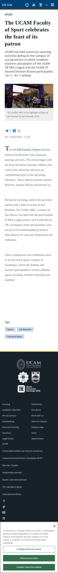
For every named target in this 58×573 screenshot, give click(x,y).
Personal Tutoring (10, 427)
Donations (36, 409)
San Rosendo (25, 329)
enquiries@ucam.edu (12, 472)
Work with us (37, 415)
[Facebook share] (7, 130)
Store (33, 433)
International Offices (11, 494)
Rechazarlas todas (29, 558)
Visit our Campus (39, 421)
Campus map (37, 427)
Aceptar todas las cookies (29, 567)
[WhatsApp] (19, 130)
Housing (6, 404)
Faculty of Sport (14, 336)
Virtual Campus (9, 415)
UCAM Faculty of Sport (26, 149)
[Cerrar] (54, 526)
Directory (6, 433)
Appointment (37, 438)
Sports (10, 329)
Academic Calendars (11, 409)
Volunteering (8, 421)
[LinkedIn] (14, 130)
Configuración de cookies (29, 549)
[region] (29, 547)
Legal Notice (8, 438)
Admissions (36, 404)
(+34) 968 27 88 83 (13, 487)
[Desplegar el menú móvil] (52, 5)
